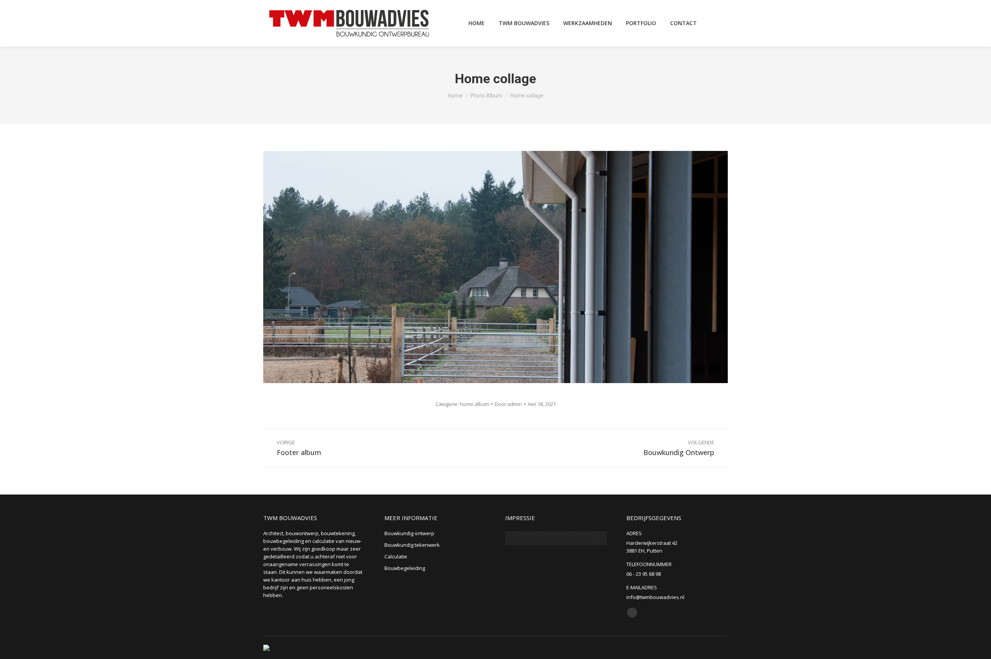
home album (474, 404)
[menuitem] (476, 23)
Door (508, 404)
